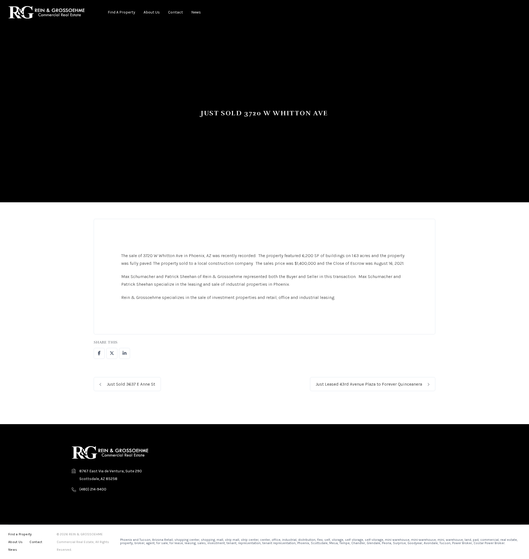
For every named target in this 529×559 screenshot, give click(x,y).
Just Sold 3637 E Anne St (130, 384)
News (196, 12)
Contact (175, 12)
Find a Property (121, 12)
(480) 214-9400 (92, 489)
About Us (152, 12)
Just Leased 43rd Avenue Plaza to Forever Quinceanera (369, 384)
